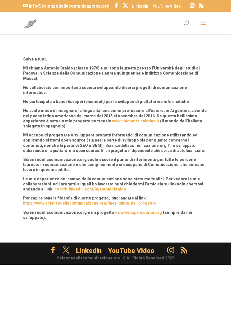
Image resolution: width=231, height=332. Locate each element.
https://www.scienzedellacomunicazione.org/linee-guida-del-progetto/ (89, 203)
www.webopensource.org (138, 212)
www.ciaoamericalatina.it (135, 121)
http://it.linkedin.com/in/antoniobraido (90, 189)
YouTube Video (167, 6)
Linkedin (140, 6)
